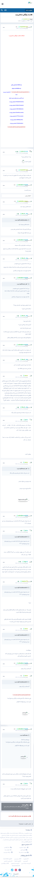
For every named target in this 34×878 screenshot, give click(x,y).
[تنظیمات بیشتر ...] (4, 28)
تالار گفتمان (6, 847)
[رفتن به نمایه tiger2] (30, 562)
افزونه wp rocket (7, 859)
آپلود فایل (23, 850)
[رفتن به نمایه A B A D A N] (30, 152)
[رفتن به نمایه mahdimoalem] (30, 202)
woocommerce (15, 866)
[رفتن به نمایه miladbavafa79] (30, 185)
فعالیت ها (7, 850)
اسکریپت (25, 859)
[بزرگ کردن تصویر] (23, 162)
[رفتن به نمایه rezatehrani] (30, 27)
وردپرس (25, 861)
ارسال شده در (22, 28)
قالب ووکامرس (4, 863)
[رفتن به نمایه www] (30, 376)
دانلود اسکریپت (22, 847)
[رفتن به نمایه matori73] (30, 582)
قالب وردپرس (17, 859)
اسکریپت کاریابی (7, 861)
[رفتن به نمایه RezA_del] (30, 214)
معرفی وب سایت (22, 21)
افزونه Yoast (17, 861)
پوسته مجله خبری (25, 863)
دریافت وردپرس (7, 852)
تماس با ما (15, 874)
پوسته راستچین (14, 863)
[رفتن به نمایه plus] (30, 420)
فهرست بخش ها (23, 852)
